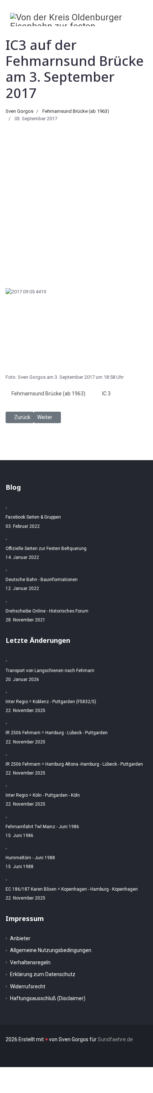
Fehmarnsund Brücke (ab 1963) (75, 111)
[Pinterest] (117, 34)
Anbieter (20, 938)
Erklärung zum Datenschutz (42, 974)
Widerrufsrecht (27, 986)
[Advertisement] (76, 202)
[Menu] (138, 34)
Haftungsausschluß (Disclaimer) (47, 998)
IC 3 (106, 394)
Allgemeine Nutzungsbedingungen (50, 950)
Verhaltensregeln (30, 962)
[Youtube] (124, 34)
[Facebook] (109, 34)
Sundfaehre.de (115, 1039)
